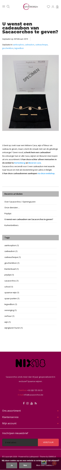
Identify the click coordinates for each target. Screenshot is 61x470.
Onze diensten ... (12, 207)
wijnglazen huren (13, 327)
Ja (12, 465)
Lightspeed (33, 456)
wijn (7, 322)
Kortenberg (19, 162)
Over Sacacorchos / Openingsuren (20, 201)
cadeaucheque (41, 44)
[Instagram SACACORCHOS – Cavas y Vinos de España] (27, 403)
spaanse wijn (11, 292)
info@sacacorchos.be (33, 394)
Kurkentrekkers (11, 225)
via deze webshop (46, 173)
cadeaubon (29, 44)
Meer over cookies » (44, 465)
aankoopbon (18, 44)
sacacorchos (11, 280)
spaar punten (11, 298)
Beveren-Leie (34, 162)
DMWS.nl (52, 456)
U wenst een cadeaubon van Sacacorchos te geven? (30, 28)
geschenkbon (7, 48)
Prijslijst (7, 213)
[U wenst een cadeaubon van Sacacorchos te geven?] (30, 93)
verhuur (9, 316)
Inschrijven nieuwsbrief (15, 433)
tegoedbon (19, 48)
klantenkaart (11, 269)
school (8, 286)
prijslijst (9, 274)
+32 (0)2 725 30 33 (34, 390)
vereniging (10, 310)
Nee (25, 465)
